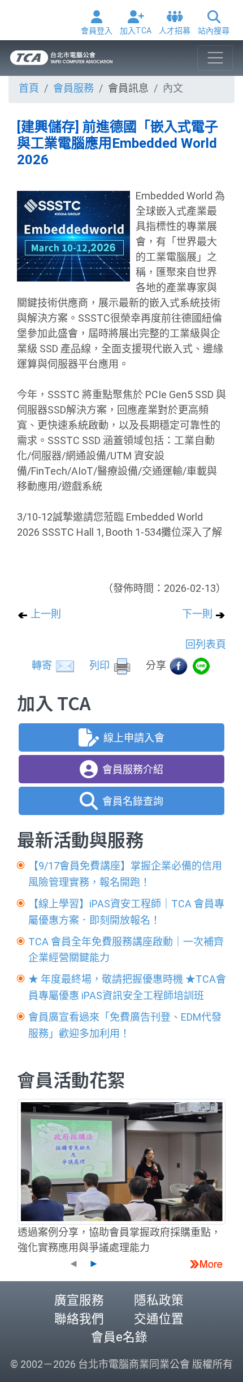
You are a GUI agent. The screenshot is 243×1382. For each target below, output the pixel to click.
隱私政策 (159, 1300)
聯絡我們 (79, 1319)
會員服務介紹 (132, 769)
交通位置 (159, 1319)
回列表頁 (205, 644)
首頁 (29, 88)
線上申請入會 (133, 738)
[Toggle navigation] (215, 58)
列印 (100, 665)
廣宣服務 (79, 1300)
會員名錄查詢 (132, 801)
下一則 (198, 614)
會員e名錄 (119, 1337)
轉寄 (43, 665)
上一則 (44, 614)
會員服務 (73, 88)
